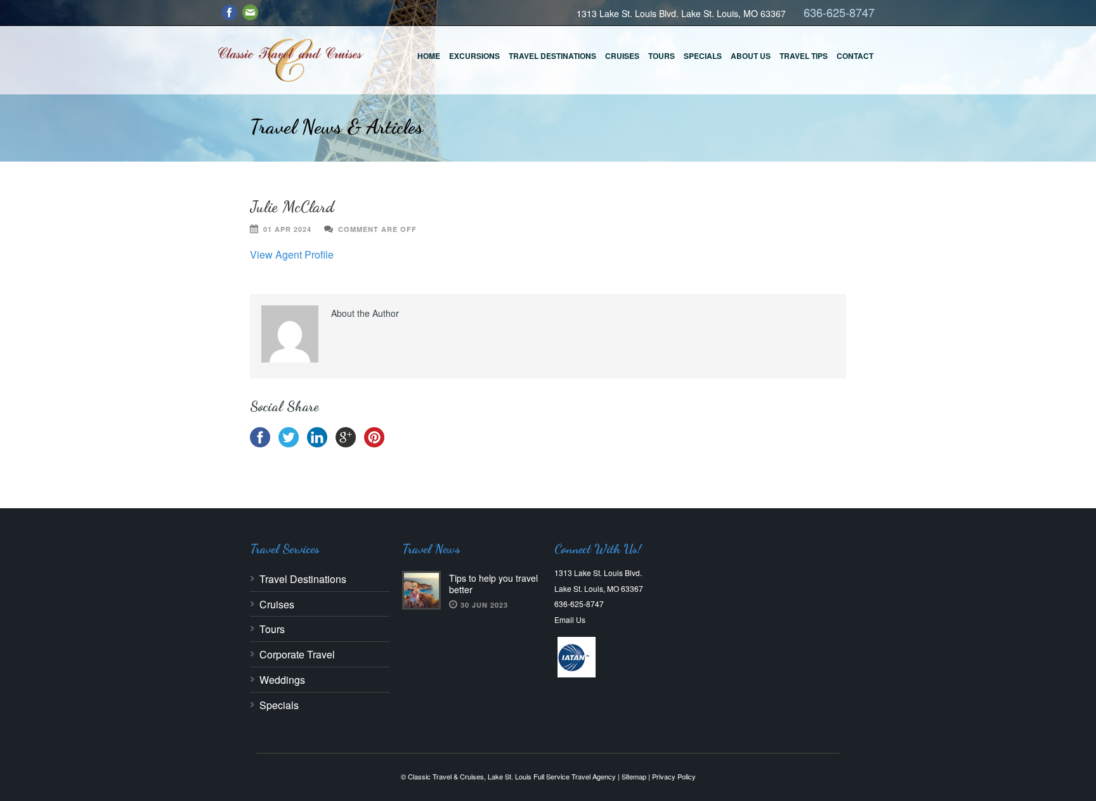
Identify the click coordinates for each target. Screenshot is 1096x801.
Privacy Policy (674, 776)
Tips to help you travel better (493, 584)
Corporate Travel (297, 654)
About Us (751, 55)
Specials (703, 55)
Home (428, 55)
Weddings (282, 679)
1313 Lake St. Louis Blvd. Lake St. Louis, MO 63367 (681, 13)
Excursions (474, 55)
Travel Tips (804, 55)
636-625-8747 (839, 12)
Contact (855, 55)
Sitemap (634, 776)
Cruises (622, 55)
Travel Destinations (552, 55)
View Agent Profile (292, 254)
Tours (661, 55)
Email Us (569, 619)
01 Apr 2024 (287, 229)
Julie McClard (292, 206)
